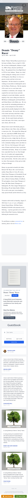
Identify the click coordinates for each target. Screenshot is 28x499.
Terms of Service (18, 492)
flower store (18, 223)
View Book (7, 295)
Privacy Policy (10, 492)
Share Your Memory (9, 317)
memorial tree (19, 221)
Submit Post (14, 342)
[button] (14, 419)
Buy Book (15, 295)
